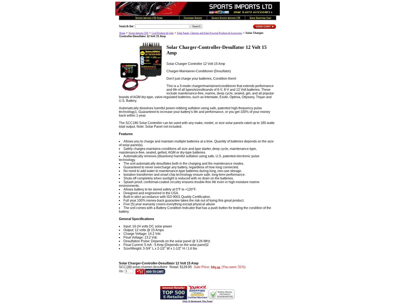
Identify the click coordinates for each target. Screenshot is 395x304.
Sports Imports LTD (138, 33)
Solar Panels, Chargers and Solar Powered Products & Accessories (209, 33)
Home (122, 33)
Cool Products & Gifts (163, 33)
